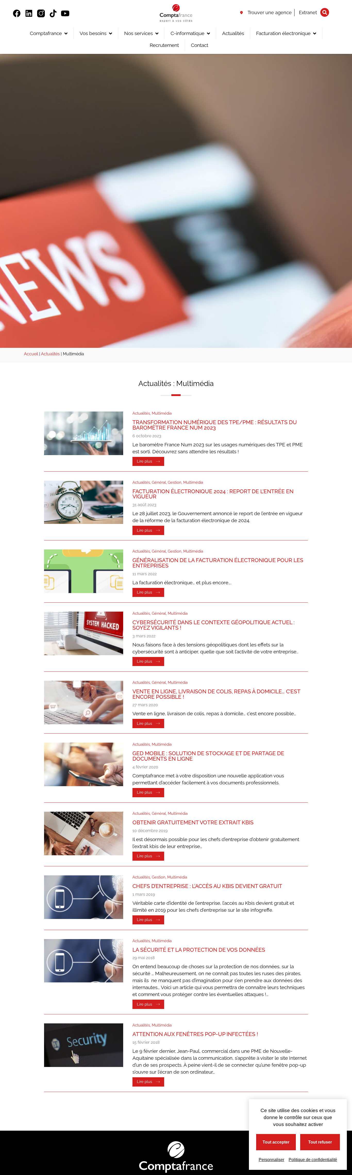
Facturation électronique (283, 33)
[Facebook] (17, 13)
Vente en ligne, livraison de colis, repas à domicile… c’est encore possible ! (216, 694)
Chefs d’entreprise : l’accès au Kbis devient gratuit (207, 886)
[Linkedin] (29, 13)
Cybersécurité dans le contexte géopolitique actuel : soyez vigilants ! (213, 625)
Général (159, 482)
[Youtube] (65, 13)
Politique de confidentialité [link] (313, 1159)
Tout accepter (276, 1142)
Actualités (233, 33)
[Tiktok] (53, 13)
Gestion (174, 482)
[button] (324, 12)
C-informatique (187, 33)
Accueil (31, 353)
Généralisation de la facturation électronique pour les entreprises (217, 563)
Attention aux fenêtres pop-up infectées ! (195, 1034)
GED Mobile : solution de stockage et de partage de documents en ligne (208, 756)
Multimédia (162, 413)
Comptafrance (46, 33)
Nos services (138, 33)
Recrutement (164, 45)
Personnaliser (271, 1159)
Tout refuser (320, 1142)
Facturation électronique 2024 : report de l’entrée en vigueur (213, 494)
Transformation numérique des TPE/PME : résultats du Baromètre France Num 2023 (214, 425)
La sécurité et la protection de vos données (198, 950)
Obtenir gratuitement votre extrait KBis (193, 822)
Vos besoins (93, 33)
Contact (199, 45)
